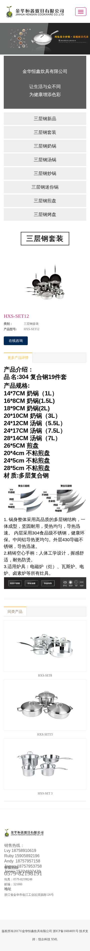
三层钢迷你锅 (45, 187)
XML (54, 939)
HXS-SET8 (45, 675)
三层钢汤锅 (45, 159)
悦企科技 (44, 939)
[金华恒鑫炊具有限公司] (35, 11)
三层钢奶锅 (45, 146)
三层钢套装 (45, 132)
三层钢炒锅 (45, 173)
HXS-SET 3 (45, 793)
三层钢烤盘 (45, 214)
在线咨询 (16, 341)
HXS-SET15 (45, 734)
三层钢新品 (45, 118)
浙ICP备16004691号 (65, 931)
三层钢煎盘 (45, 200)
